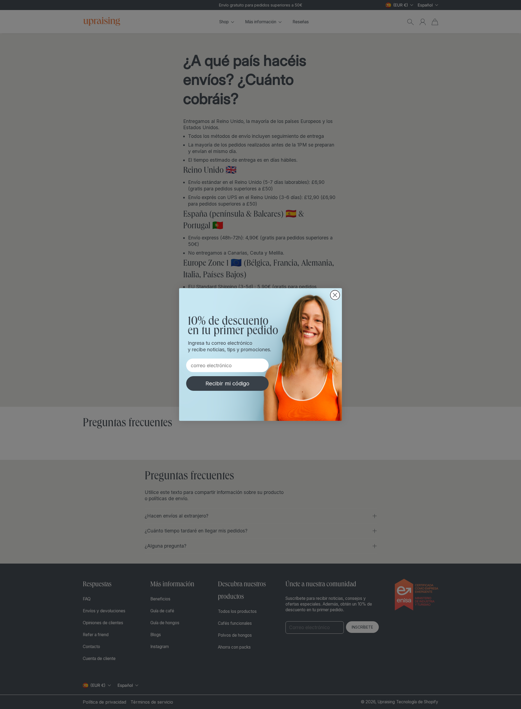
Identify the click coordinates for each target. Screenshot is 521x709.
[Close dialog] (335, 295)
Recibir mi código (227, 383)
